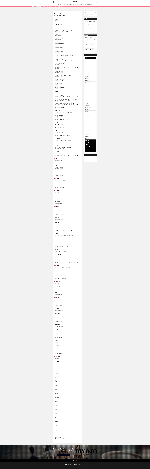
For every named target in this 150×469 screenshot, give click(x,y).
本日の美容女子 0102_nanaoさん (59, 84)
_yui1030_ (57, 318)
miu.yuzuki (57, 351)
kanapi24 (57, 190)
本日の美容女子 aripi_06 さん (59, 36)
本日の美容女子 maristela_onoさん (59, 52)
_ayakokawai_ (57, 276)
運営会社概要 (56, 20)
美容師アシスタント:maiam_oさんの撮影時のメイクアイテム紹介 (64, 55)
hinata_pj (57, 297)
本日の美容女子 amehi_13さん (59, 51)
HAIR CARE (76, 4)
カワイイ (93, 39)
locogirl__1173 (58, 302)
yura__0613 (57, 356)
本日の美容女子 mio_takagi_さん (59, 71)
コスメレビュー (88, 44)
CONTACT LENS (89, 4)
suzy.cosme (57, 238)
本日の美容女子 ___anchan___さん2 (59, 79)
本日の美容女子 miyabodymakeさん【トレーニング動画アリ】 (63, 30)
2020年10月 (86, 159)
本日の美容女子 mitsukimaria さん (59, 43)
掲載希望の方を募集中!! (58, 437)
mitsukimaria (57, 340)
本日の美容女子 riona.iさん (58, 88)
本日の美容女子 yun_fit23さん (59, 47)
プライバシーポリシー (58, 19)
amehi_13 (57, 217)
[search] (95, 12)
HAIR (73, 4)
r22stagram (57, 281)
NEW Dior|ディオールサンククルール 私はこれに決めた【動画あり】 (64, 103)
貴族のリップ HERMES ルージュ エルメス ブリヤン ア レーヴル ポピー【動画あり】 (66, 67)
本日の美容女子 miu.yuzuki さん (59, 116)
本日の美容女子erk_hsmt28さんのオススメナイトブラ (62, 76)
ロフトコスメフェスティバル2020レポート (61, 87)
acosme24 (57, 244)
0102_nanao (57, 324)
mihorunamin (57, 313)
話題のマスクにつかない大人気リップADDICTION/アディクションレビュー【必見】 (66, 96)
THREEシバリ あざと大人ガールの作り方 (60, 63)
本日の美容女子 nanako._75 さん (59, 38)
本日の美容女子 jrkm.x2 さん (58, 39)
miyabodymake (58, 227)
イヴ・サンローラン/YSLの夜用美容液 (60, 40)
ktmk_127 (57, 345)
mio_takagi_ (57, 308)
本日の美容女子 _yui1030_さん (59, 321)
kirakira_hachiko (58, 254)
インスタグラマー (88, 39)
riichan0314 (57, 201)
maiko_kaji (57, 145)
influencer (92, 44)
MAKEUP (64, 4)
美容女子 (87, 37)
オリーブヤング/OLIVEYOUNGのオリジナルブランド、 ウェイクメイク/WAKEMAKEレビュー (68, 56)
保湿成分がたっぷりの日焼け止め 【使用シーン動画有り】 (63, 147)
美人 (95, 37)
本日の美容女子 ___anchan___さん (59, 175)
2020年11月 (86, 157)
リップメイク (87, 49)
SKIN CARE (70, 4)
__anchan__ (57, 171)
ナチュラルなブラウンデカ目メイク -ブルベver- (61, 31)
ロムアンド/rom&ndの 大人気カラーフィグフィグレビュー (63, 100)
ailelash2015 (57, 249)
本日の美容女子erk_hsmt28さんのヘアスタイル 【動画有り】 (63, 75)
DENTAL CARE (80, 4)
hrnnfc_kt (57, 206)
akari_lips (57, 265)
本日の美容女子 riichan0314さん (59, 203)
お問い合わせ (71, 464)
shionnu (56, 185)
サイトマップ (83, 464)
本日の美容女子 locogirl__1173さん (59, 80)
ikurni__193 (57, 211)
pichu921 (57, 195)
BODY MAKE (85, 4)
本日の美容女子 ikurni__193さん (59, 48)
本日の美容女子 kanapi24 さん (59, 34)
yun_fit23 (57, 165)
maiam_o (56, 233)
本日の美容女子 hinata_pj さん (59, 35)
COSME (61, 4)
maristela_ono (58, 222)
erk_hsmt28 (57, 138)
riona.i (56, 292)
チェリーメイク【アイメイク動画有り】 (60, 127)
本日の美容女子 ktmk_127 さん (59, 44)
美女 (91, 37)
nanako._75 (57, 335)
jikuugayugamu (58, 270)
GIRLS (58, 4)
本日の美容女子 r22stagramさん (59, 83)
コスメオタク (87, 47)
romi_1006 (57, 151)
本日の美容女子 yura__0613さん (59, 59)
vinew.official (57, 260)
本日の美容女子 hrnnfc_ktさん (59, 208)
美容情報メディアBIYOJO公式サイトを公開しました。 (62, 438)
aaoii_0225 (57, 361)
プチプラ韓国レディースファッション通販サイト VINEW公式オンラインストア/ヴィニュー (67, 60)
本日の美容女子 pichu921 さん (59, 32)
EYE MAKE (67, 4)
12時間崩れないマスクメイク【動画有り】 (61, 42)
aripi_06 (56, 329)
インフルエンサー (88, 42)
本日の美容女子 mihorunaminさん (59, 68)
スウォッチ (92, 47)
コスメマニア (93, 42)
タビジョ (92, 49)
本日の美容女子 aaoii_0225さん (59, 64)
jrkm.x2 (56, 158)
